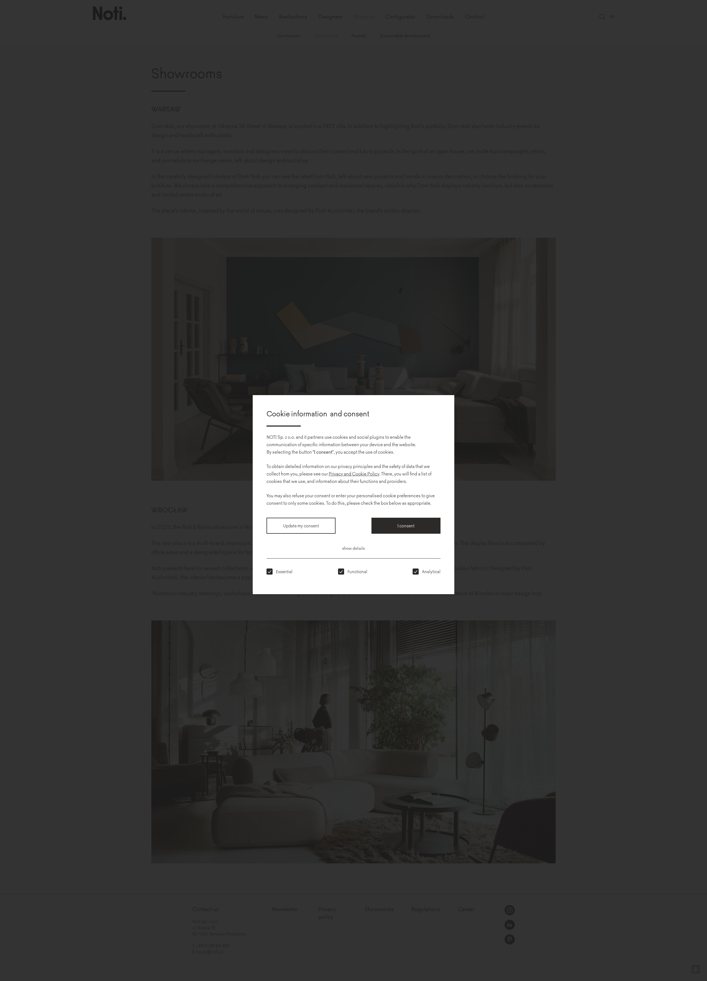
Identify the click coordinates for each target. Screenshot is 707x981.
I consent (406, 525)
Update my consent (301, 525)
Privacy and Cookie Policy (354, 473)
